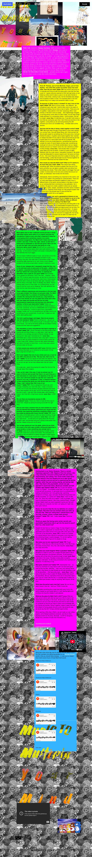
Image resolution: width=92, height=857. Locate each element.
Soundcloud (60, 850)
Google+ (26, 837)
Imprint (49, 850)
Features (7, 4)
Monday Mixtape (70, 654)
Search (35, 850)
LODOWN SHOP (42, 850)
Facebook (22, 837)
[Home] (46, 4)
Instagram (55, 850)
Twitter (24, 837)
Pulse (84, 4)
